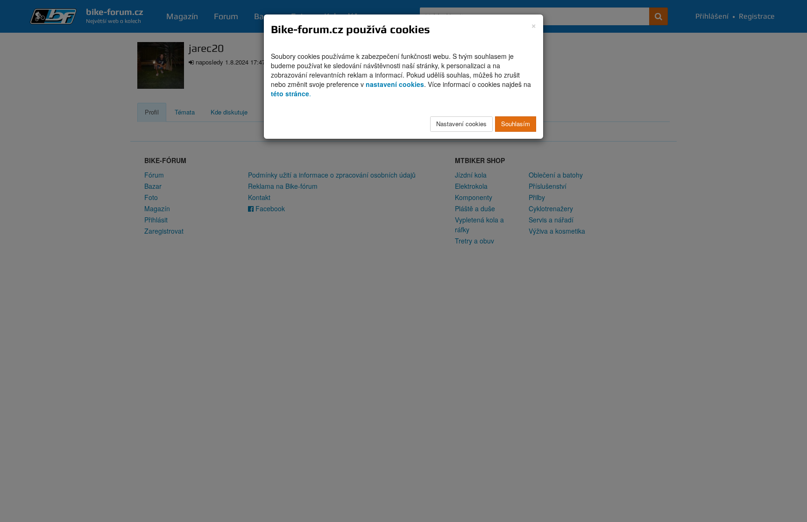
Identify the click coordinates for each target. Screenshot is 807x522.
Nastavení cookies (461, 123)
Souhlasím (515, 123)
